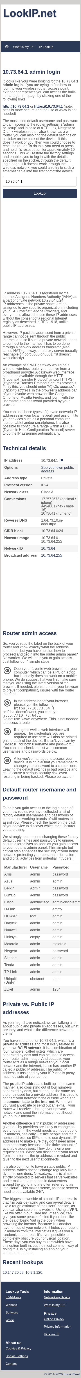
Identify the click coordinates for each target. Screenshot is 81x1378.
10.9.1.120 (33, 1272)
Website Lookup (16, 55)
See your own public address (57, 469)
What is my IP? (23, 47)
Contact (11, 1363)
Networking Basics (57, 1297)
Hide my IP (51, 1334)
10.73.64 (48, 548)
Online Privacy (54, 1319)
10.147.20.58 (13, 1272)
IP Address (13, 1297)
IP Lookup (46, 47)
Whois (10, 1320)
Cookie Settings (17, 1356)
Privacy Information (57, 1326)
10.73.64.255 (51, 555)
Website (11, 1305)
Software (12, 1312)
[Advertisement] (40, 25)
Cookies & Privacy (18, 1348)
